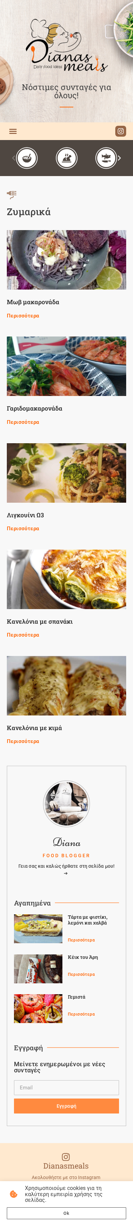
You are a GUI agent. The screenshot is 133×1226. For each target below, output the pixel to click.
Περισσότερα (23, 316)
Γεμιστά (76, 997)
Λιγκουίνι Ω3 (25, 515)
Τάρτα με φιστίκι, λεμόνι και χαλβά (87, 920)
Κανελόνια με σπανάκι (40, 621)
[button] (13, 131)
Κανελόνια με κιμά (34, 728)
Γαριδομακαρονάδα (34, 408)
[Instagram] (120, 131)
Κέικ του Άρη (83, 957)
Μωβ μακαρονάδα (33, 302)
